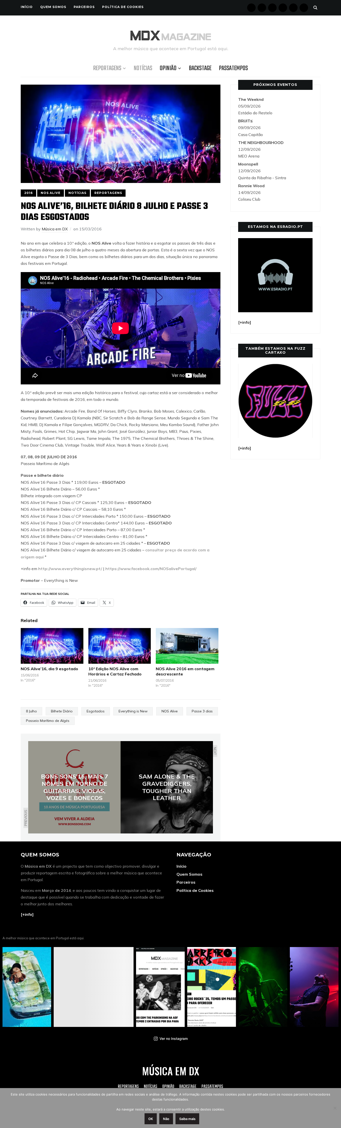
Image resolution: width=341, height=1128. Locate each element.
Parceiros (84, 7)
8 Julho (31, 711)
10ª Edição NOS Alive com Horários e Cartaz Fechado (115, 671)
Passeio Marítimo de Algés (47, 720)
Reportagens (107, 68)
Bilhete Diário (62, 711)
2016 (28, 193)
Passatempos (233, 68)
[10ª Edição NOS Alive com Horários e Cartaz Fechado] (119, 646)
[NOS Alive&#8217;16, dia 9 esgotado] (52, 646)
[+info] (27, 914)
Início (27, 7)
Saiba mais (187, 1119)
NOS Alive (50, 193)
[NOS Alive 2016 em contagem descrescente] (187, 646)
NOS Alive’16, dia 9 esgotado (49, 668)
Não (166, 1119)
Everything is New (133, 711)
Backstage (200, 68)
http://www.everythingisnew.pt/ (70, 568)
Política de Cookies (123, 7)
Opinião (168, 68)
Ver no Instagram (174, 1038)
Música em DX (55, 228)
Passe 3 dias (202, 711)
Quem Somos (53, 7)
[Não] (334, 1108)
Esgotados (96, 711)
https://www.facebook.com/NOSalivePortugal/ (150, 568)
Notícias (143, 68)
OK (150, 1119)
